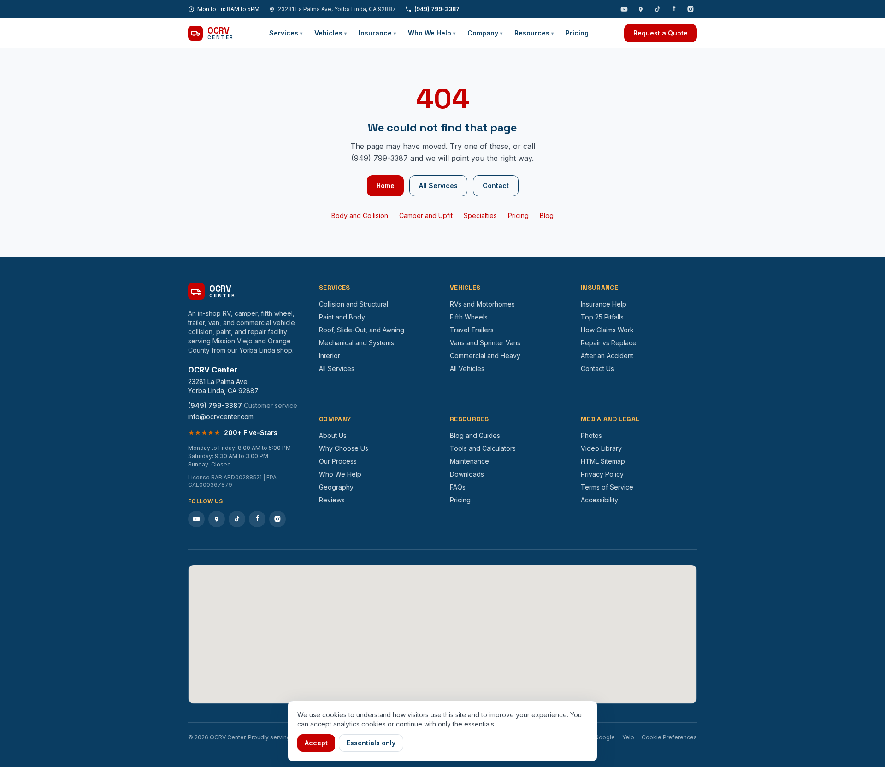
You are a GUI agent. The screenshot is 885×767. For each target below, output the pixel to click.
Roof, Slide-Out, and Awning (361, 330)
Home (385, 185)
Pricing (577, 33)
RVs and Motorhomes (482, 304)
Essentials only (371, 743)
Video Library (601, 448)
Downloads (467, 474)
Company (484, 33)
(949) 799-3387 (437, 9)
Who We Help (431, 33)
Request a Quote (660, 33)
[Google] (640, 9)
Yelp (628, 737)
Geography (336, 487)
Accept (316, 743)
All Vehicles (467, 368)
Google (605, 737)
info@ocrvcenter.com (221, 416)
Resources (534, 33)
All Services (438, 185)
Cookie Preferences (669, 737)
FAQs (458, 487)
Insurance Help (603, 304)
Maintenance (469, 461)
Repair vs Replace (609, 343)
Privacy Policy (602, 474)
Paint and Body (342, 317)
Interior (329, 356)
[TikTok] (657, 9)
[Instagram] (690, 9)
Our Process (338, 461)
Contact (496, 185)
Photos (591, 435)
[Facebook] (673, 9)
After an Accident (607, 356)
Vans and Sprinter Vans (485, 343)
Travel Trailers (472, 330)
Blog (547, 215)
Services (285, 33)
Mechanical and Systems (356, 343)
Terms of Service (607, 487)
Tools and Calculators (483, 448)
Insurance (377, 33)
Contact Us (597, 368)
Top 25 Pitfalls (602, 317)
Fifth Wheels (469, 317)
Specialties (480, 215)
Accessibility (599, 500)
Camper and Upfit (426, 215)
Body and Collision (359, 215)
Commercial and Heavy (485, 356)
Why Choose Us (343, 448)
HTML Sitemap (603, 461)
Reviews (332, 500)
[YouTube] (624, 9)
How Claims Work (607, 330)
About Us (333, 435)
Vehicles (330, 33)
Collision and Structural (353, 304)
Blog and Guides (475, 435)
